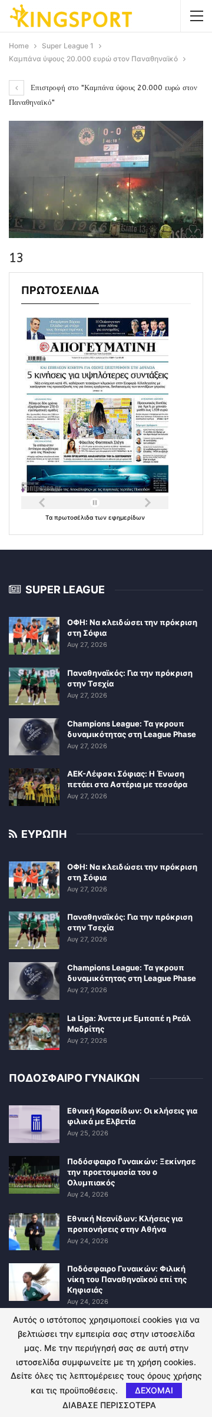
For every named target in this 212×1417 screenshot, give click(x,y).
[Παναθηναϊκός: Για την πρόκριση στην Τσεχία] (34, 686)
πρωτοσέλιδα (74, 517)
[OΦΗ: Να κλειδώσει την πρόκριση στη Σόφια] (34, 636)
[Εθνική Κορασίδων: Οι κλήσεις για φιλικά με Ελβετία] (34, 1124)
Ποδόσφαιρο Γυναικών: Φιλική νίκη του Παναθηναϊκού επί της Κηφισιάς (127, 1279)
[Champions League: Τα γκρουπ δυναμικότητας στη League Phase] (34, 737)
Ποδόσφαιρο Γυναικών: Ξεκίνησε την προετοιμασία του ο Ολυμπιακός (131, 1172)
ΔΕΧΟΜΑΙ (154, 1390)
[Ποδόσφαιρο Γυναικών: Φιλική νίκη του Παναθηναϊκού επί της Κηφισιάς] (34, 1282)
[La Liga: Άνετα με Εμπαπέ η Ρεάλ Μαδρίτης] (34, 1032)
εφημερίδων (126, 517)
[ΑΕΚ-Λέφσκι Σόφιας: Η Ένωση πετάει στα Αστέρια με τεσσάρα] (34, 787)
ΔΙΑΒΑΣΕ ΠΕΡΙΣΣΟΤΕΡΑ (109, 1405)
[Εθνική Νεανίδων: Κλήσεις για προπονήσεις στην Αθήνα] (34, 1232)
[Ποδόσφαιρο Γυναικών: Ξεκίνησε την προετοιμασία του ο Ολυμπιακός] (34, 1175)
